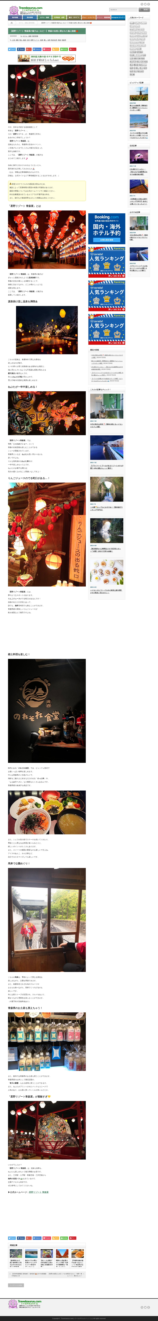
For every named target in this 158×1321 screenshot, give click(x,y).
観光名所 (54, 40)
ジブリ (144, 33)
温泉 (41, 40)
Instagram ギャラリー (118, 18)
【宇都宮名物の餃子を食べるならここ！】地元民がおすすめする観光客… (77, 1265)
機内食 (136, 65)
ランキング (142, 45)
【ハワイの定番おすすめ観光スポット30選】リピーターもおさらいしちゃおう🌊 (139, 135)
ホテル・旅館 (44, 17)
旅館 (24, 40)
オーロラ (141, 29)
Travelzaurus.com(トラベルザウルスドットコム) (77, 1318)
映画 (145, 61)
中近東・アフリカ (136, 55)
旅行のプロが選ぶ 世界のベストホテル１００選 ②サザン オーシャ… (31, 1264)
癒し (45, 40)
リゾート (133, 49)
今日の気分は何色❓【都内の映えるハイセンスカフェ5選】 (139, 237)
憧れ (20, 40)
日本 (28, 40)
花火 (135, 71)
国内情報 (30, 17)
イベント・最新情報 (103, 17)
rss (142, 4)
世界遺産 (140, 52)
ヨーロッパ (133, 45)
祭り (141, 68)
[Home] (12, 22)
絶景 (145, 68)
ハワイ (137, 39)
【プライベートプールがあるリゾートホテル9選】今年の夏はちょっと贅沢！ (139, 268)
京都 (144, 55)
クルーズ (133, 33)
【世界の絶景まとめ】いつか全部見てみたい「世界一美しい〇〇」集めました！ (65, 1274)
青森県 (64, 40)
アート (132, 26)
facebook (148, 4)
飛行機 (132, 74)
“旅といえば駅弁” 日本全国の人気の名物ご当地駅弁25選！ (47, 1264)
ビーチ (143, 39)
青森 (59, 40)
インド (137, 26)
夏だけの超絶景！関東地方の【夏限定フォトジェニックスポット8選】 (139, 108)
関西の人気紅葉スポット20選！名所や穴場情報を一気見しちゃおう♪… (62, 1264)
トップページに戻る (16, 1285)
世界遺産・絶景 (59, 17)
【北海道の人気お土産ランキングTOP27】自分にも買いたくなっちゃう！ (139, 201)
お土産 (132, 23)
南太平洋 (133, 61)
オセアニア (133, 29)
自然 (49, 40)
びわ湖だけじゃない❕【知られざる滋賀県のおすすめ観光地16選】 (138, 171)
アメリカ (144, 23)
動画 (142, 58)
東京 (131, 65)
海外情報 (15, 17)
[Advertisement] (47, 635)
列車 (139, 58)
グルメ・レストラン (88, 17)
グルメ (139, 33)
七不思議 (133, 52)
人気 (13, 40)
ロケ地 (139, 49)
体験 (17, 40)
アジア (137, 23)
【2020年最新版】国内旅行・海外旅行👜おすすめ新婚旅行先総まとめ (29, 1274)
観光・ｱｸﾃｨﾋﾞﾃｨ (74, 17)
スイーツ (133, 36)
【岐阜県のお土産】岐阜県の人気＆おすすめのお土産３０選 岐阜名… (16, 1265)
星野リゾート (34, 40)
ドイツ (132, 39)
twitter (145, 4)
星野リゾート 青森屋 (39, 1192)
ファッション (134, 42)
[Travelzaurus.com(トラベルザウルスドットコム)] (26, 14)
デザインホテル (142, 36)
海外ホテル (143, 65)
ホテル (142, 42)
